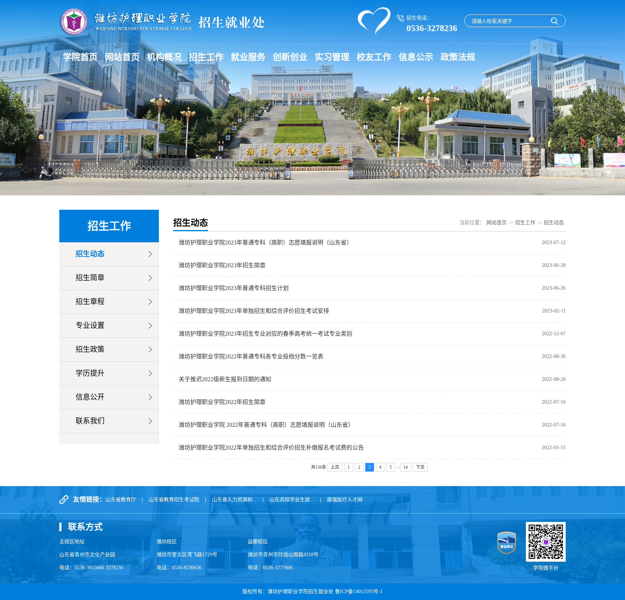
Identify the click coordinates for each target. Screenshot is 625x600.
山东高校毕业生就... (291, 499)
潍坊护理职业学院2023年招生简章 (222, 265)
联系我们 (90, 421)
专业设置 (90, 325)
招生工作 (206, 57)
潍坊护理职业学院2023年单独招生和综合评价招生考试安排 (254, 311)
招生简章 (90, 278)
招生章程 (90, 302)
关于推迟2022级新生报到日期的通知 (225, 379)
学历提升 (90, 373)
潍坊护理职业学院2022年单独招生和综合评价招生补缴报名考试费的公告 (271, 447)
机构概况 (164, 57)
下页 (420, 467)
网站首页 (122, 57)
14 (405, 467)
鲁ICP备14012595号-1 (359, 591)
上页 (335, 467)
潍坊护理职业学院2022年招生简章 (222, 402)
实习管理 (332, 57)
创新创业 (290, 57)
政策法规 (458, 57)
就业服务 (248, 57)
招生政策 (90, 349)
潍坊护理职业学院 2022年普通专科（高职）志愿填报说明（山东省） (266, 425)
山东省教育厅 (121, 499)
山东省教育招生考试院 (174, 499)
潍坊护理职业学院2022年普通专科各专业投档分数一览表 (251, 356)
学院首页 (80, 57)
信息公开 (90, 397)
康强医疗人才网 (344, 499)
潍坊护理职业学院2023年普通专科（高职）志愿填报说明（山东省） (265, 242)
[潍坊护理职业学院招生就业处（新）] (161, 22)
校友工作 (374, 57)
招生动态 (90, 254)
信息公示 (416, 57)
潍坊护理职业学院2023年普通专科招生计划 (234, 288)
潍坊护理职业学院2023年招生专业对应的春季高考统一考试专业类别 (265, 334)
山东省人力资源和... (234, 499)
